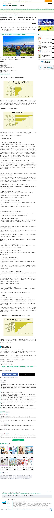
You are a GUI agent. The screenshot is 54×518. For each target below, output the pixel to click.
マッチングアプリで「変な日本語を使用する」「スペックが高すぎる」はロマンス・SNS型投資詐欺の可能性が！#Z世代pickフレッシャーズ (18, 388)
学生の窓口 (4, 1)
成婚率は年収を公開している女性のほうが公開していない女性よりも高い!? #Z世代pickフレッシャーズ (18, 385)
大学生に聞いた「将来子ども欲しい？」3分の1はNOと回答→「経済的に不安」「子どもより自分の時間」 (18, 403)
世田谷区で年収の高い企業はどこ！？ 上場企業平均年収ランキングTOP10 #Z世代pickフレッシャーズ (17, 425)
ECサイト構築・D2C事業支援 (34, 504)
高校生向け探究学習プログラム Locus (22, 502)
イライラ (16, 478)
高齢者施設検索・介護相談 (45, 505)
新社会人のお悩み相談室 (9, 475)
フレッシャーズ (16, 1)
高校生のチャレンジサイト (27, 503)
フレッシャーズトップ (5, 492)
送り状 (19, 478)
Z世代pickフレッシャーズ (9, 377)
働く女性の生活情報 (44, 503)
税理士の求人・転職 (46, 506)
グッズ (1, 475)
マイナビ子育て (28, 504)
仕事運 (13, 478)
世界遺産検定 (19, 504)
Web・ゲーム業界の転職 (18, 506)
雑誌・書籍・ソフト (49, 503)
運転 (8, 478)
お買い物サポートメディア (22, 505)
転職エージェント (31, 506)
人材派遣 (14, 506)
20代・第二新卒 (24, 506)
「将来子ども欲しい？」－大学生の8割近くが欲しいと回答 (11, 397)
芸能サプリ (5, 478)
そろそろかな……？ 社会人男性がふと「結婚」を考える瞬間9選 (12, 407)
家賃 (31, 475)
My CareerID (45, 504)
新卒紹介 (28, 506)
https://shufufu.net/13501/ (5, 74)
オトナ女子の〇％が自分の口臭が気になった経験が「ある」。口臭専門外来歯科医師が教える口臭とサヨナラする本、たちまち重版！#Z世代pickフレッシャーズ (18, 392)
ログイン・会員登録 (49, 1)
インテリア (2, 478)
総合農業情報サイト (24, 504)
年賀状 (4, 475)
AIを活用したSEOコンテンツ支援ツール (36, 505)
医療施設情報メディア (15, 505)
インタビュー (14, 475)
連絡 (19, 475)
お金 (10, 478)
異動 (17, 475)
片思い (27, 475)
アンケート (16, 377)
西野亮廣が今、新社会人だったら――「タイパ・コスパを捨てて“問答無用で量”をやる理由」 (15, 416)
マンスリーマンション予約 (28, 505)
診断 (17, 469)
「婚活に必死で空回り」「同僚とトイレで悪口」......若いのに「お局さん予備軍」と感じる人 (17, 399)
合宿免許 (22, 1)
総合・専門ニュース (21, 503)
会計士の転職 (41, 506)
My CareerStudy (40, 504)
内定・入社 (20, 495)
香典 (29, 475)
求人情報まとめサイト (15, 503)
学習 (24, 475)
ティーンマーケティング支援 (34, 503)
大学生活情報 (39, 503)
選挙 (22, 475)
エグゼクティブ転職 (36, 506)
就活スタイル (11, 1)
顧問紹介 (50, 506)
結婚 (13, 377)
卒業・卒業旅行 (26, 495)
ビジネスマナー (15, 495)
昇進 (23, 478)
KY (21, 478)
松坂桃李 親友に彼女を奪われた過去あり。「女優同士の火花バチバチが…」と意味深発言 (17, 405)
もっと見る (18, 440)
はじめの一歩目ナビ (28, 1)
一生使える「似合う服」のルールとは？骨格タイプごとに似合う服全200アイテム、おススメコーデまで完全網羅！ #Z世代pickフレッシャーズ (18, 395)
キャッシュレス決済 (27, 478)
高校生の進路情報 (15, 502)
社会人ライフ (10, 457)
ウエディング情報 (15, 504)
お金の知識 (31, 495)
